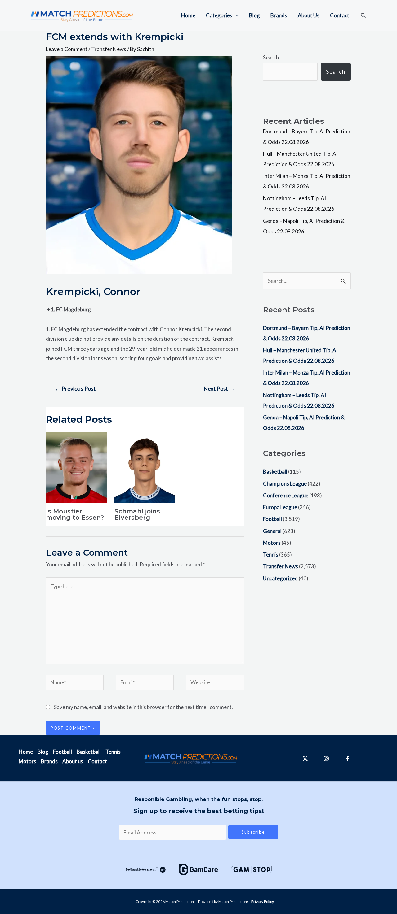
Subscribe (253, 832)
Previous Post (75, 388)
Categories (219, 15)
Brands (278, 15)
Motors (272, 542)
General (272, 531)
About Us (308, 15)
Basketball (275, 471)
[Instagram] (326, 758)
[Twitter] (305, 758)
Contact (339, 15)
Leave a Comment (66, 49)
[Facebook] (347, 758)
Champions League (285, 483)
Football (272, 519)
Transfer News (108, 49)
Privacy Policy (262, 901)
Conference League (285, 495)
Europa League (280, 507)
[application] (235, 15)
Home (188, 15)
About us (72, 761)
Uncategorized (280, 578)
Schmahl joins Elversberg (137, 514)
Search (271, 57)
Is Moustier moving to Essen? (75, 514)
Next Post (219, 388)
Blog (254, 15)
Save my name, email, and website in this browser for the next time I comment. (143, 707)
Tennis (270, 554)
